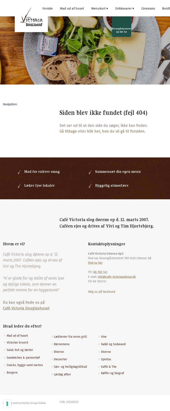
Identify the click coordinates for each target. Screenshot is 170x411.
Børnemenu (61, 344)
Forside (47, 8)
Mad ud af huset (72, 8)
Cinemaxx (148, 8)
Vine (104, 336)
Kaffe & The (109, 367)
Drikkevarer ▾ (124, 8)
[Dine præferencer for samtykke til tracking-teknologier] (7, 404)
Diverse (59, 352)
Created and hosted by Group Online (24, 403)
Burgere (12, 372)
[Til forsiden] (31, 16)
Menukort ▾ (99, 8)
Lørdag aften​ (62, 374)
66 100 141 (100, 272)
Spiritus (106, 359)
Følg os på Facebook (101, 292)
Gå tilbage (68, 131)
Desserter (60, 359)
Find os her (95, 263)
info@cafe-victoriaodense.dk (117, 277)
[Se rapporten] (21, 222)
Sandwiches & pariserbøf (23, 357)
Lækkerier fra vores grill (70, 336)
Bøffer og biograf (112, 373)
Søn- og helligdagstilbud (70, 367)
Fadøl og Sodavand (113, 344)
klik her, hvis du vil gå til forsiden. (116, 131)
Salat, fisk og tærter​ (20, 350)
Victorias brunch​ (17, 342)
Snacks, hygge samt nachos (25, 365)
